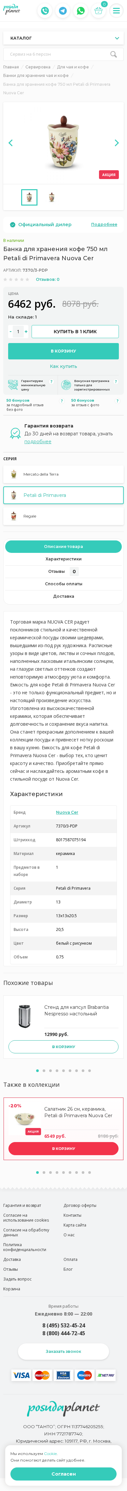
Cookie (50, 1453)
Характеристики (64, 558)
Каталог (21, 38)
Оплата (71, 1259)
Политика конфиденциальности (24, 1247)
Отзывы (62, 571)
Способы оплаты (63, 583)
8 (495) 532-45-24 (63, 1325)
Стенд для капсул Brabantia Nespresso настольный (76, 1010)
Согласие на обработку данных (26, 1232)
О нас (69, 1234)
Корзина (11, 1288)
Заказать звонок (63, 1351)
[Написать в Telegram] (63, 11)
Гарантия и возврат (22, 1205)
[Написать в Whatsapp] (81, 11)
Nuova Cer (67, 812)
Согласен (63, 1474)
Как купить (63, 366)
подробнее (37, 442)
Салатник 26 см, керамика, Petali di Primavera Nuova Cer (78, 1112)
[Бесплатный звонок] (45, 11)
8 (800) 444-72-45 (63, 1333)
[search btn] (113, 54)
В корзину (63, 351)
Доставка (63, 596)
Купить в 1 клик (75, 332)
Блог (68, 1269)
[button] (37, 1070)
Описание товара (63, 546)
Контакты (72, 1215)
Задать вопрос (17, 1279)
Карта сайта (75, 1225)
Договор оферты (80, 1205)
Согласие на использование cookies (26, 1218)
